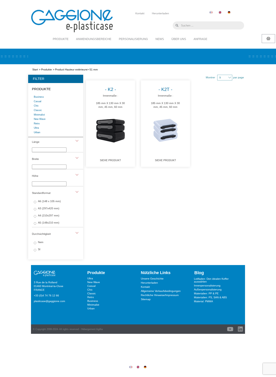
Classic (91, 293)
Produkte (46, 69)
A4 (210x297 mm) (48, 215)
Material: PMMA (203, 301)
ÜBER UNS (178, 39)
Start (35, 69)
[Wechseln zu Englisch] (220, 12)
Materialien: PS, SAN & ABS (210, 297)
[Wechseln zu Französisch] (211, 12)
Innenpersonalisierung (207, 285)
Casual (91, 285)
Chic (90, 289)
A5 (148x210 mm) (48, 222)
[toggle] (76, 141)
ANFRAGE (200, 39)
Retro (90, 297)
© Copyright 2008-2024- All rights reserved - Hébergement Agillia (68, 329)
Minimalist (93, 304)
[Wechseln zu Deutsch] (229, 12)
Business (92, 300)
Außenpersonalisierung (208, 289)
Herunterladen (160, 13)
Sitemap (146, 299)
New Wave (93, 282)
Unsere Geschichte (152, 278)
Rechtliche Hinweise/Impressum (160, 295)
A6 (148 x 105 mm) (49, 201)
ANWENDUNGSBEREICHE (93, 39)
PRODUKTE (61, 39)
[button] (169, 25)
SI (39, 249)
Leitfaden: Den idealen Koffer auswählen (211, 280)
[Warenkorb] (268, 38)
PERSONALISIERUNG (133, 39)
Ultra (90, 278)
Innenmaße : (110, 97)
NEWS (159, 39)
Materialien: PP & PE (206, 293)
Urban (91, 308)
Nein (40, 242)
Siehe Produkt (110, 160)
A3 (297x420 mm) (48, 208)
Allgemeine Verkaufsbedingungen (161, 290)
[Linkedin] (240, 329)
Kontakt (139, 13)
